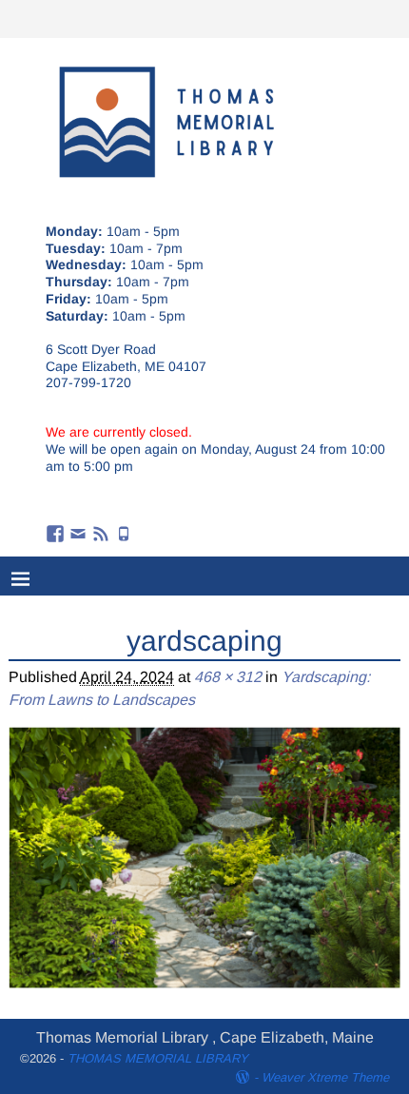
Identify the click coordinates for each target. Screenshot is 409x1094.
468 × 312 (228, 677)
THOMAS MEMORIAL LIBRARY (158, 1058)
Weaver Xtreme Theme (325, 1077)
